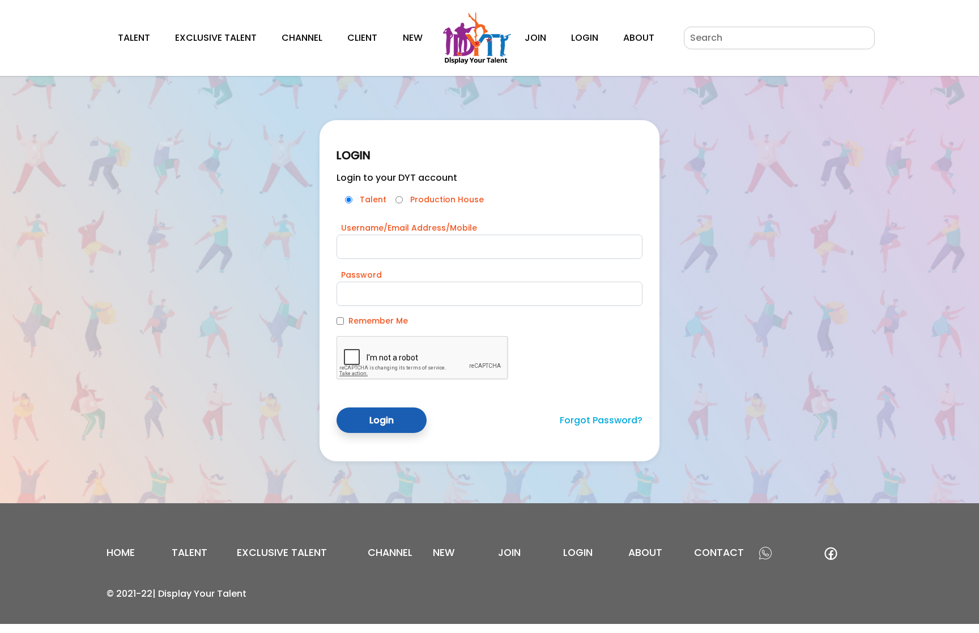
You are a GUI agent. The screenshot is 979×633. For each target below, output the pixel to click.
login (578, 552)
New (413, 37)
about (645, 552)
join (509, 552)
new (444, 552)
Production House (447, 199)
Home (121, 552)
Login (584, 37)
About (638, 37)
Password (361, 275)
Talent (134, 37)
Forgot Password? (601, 420)
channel (390, 552)
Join (535, 37)
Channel (302, 37)
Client (362, 37)
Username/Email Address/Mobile (409, 227)
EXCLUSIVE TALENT (282, 552)
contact (719, 552)
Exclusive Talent (216, 37)
